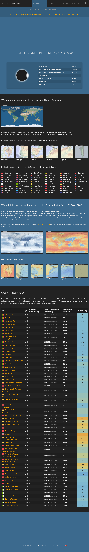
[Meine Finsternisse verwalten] (85, 3)
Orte (61, 9)
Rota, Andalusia (10, 376)
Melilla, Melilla (9, 464)
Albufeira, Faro (10, 342)
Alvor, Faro (8, 318)
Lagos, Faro (9, 315)
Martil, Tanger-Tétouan (12, 445)
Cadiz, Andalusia (10, 379)
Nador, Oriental (10, 467)
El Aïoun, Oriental (11, 474)
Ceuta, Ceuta (9, 442)
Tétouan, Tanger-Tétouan (13, 431)
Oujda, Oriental (10, 483)
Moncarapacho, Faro (12, 370)
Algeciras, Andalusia (12, 425)
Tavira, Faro (9, 373)
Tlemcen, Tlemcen (11, 502)
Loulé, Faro (9, 354)
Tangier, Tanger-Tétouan (13, 415)
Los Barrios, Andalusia (12, 421)
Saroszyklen (52, 3)
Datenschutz (56, 545)
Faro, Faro (8, 357)
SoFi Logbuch (76, 3)
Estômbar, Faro (10, 327)
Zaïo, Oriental (9, 471)
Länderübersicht (64, 3)
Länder (37, 9)
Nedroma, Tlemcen (11, 486)
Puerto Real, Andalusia (13, 386)
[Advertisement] (44, 31)
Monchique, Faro (10, 321)
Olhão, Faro (9, 364)
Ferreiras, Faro (10, 345)
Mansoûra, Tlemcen (11, 496)
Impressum (44, 545)
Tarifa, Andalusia (10, 418)
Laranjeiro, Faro (10, 367)
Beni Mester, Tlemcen (12, 490)
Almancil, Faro (10, 351)
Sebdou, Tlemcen (11, 499)
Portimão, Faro (10, 324)
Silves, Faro (9, 333)
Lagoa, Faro (9, 330)
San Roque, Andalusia (12, 428)
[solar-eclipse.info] (11, 3)
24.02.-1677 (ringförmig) (61, 14)
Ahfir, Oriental (9, 480)
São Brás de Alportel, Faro (14, 361)
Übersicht (29, 9)
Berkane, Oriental (11, 477)
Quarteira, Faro (10, 348)
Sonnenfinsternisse (39, 3)
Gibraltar (8, 434)
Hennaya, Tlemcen (11, 493)
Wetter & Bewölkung (50, 9)
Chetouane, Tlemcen (12, 505)
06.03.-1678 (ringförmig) (28, 14)
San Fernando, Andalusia (13, 383)
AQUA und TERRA (43, 224)
